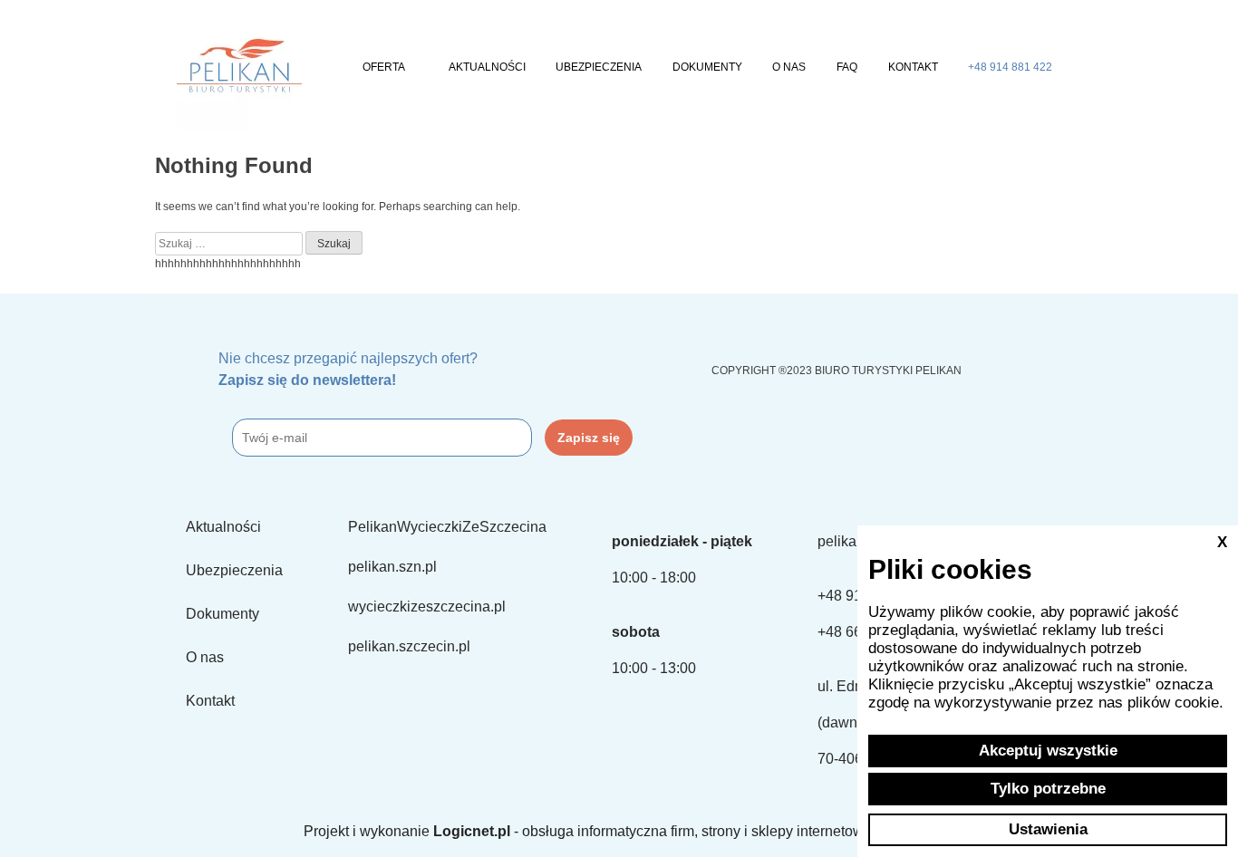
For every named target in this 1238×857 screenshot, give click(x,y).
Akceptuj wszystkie (1048, 750)
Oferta (384, 67)
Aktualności (487, 67)
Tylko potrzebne (1048, 788)
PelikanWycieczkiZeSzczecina (447, 526)
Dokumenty (707, 67)
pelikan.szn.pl (392, 566)
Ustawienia (1048, 829)
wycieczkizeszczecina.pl (427, 606)
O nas (789, 67)
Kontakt (913, 67)
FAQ (847, 67)
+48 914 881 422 (1010, 67)
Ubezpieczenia (599, 67)
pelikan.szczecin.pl (409, 646)
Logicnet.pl (471, 831)
